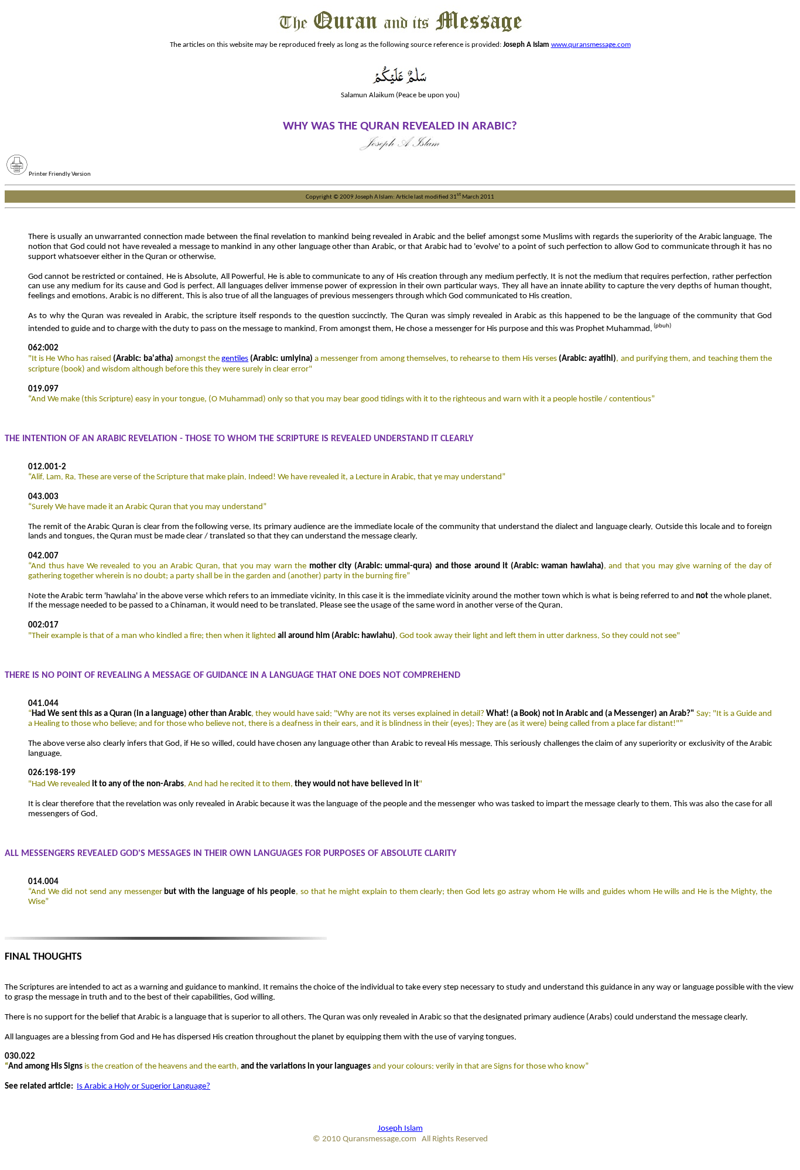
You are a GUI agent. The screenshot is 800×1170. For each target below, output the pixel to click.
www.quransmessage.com (591, 45)
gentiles (234, 358)
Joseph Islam (400, 1128)
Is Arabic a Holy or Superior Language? (143, 1086)
